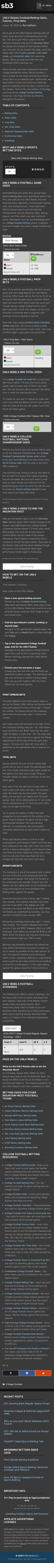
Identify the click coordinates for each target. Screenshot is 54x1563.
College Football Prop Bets (18, 1205)
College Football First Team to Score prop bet (27, 1213)
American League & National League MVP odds (27, 1412)
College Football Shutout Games (21, 1308)
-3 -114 (34, 265)
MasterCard (28, 632)
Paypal (12, 635)
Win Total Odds (12, 127)
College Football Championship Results (24, 1334)
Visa (12, 632)
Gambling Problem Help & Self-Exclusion (27, 1514)
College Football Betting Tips (19, 1282)
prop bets (23, 292)
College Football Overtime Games (21, 1293)
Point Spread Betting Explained (21, 1459)
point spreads (28, 52)
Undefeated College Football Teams (22, 1271)
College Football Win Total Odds (21, 1245)
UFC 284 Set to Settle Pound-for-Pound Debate (26, 1432)
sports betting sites (12, 196)
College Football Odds (16, 1194)
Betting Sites (11, 113)
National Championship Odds (19, 131)
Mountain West (41, 43)
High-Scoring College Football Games (23, 1322)
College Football (14, 1384)
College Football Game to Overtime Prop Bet (27, 1260)
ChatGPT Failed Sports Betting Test (24, 1441)
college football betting (30, 92)
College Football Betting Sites (19, 1182)
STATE (10, 167)
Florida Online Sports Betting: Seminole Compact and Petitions (26, 1468)
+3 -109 (34, 268)
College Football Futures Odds (20, 1224)
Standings (10, 140)
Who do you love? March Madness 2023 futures (26, 1422)
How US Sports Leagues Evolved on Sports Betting (24, 1478)
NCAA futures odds (12, 463)
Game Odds (10, 117)
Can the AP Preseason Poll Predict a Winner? (27, 1348)
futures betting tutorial (27, 489)
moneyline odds (21, 56)
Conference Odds (13, 136)
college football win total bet (21, 379)
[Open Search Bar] (39, 6)
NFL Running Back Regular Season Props (26, 1403)
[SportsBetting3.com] (7, 5)
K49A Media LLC (10, 1529)
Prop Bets (9, 122)
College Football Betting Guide (20, 1165)
